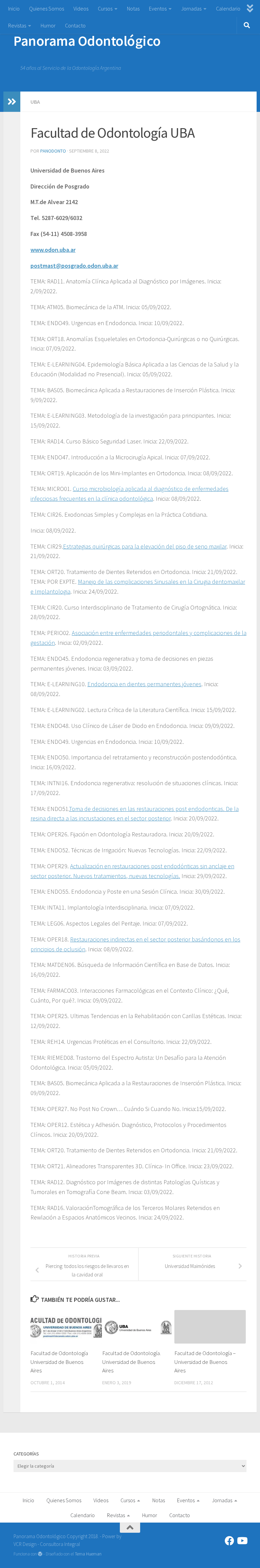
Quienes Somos (46, 8)
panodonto (53, 151)
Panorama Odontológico (87, 40)
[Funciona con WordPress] (40, 1554)
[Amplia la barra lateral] (11, 102)
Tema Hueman (88, 1554)
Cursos (105, 8)
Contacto (75, 25)
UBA (35, 101)
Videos (80, 8)
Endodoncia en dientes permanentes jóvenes (144, 684)
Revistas (17, 25)
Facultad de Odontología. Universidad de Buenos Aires (131, 1361)
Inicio (14, 8)
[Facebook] (229, 1541)
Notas (133, 8)
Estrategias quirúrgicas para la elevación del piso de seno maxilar (144, 546)
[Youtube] (241, 1541)
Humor (48, 25)
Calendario (228, 8)
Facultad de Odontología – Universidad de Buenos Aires (205, 1361)
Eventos (158, 8)
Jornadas (191, 8)
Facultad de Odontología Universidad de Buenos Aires (59, 1361)
